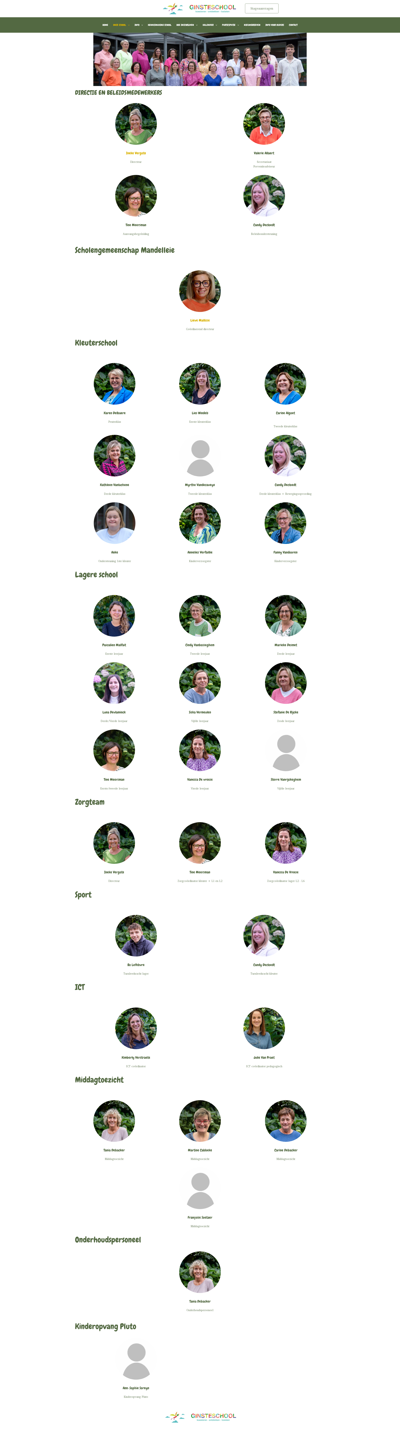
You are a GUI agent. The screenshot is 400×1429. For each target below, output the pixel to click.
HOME (105, 25)
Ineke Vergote (136, 153)
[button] (262, 8)
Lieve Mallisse (200, 320)
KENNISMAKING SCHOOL (159, 25)
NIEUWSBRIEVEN (252, 25)
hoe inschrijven (185, 25)
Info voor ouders (274, 25)
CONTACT (293, 25)
